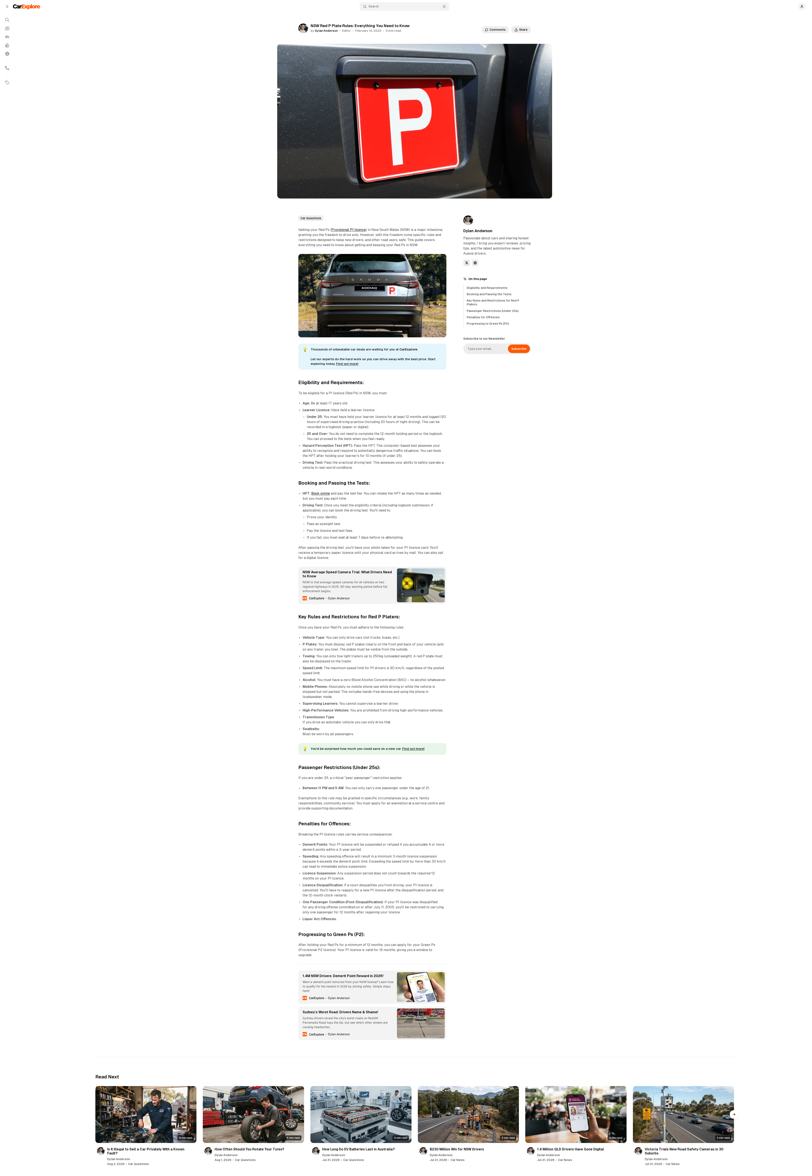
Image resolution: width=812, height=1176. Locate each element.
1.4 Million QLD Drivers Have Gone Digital (570, 1149)
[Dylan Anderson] (303, 28)
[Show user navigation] (802, 6)
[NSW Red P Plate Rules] (441, 259)
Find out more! (347, 363)
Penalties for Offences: (483, 317)
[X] (466, 262)
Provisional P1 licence (348, 230)
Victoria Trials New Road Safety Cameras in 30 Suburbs (684, 1151)
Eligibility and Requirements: (487, 288)
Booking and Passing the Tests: (489, 294)
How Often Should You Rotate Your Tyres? (249, 1149)
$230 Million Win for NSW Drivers (457, 1149)
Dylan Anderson (326, 30)
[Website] (475, 262)
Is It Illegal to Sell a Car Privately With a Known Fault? (145, 1151)
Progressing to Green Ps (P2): (488, 323)
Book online (320, 493)
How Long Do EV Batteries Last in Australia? (358, 1149)
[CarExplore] (26, 6)
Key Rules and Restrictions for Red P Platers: (493, 302)
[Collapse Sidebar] (7, 6)
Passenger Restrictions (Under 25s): (493, 311)
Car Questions (310, 218)
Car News (458, 1160)
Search (374, 6)
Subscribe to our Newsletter (484, 338)
